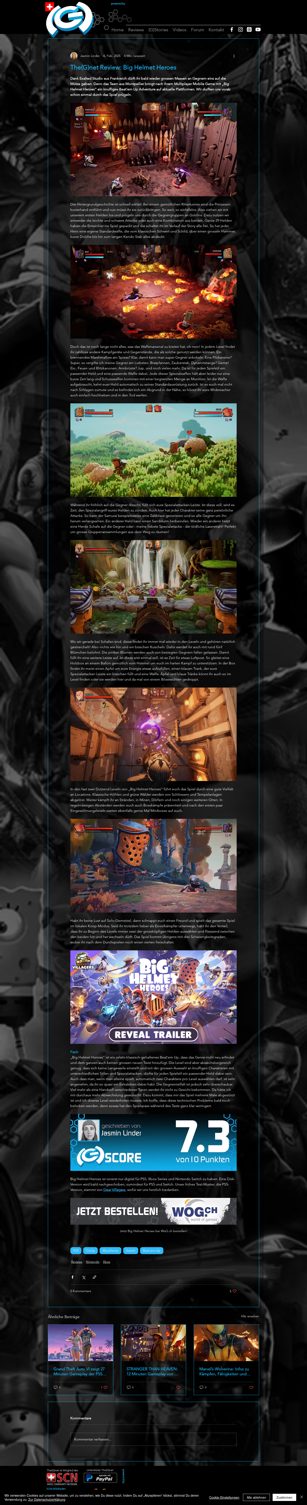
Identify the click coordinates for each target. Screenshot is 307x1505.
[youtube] (258, 29)
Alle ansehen (250, 1316)
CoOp (90, 1250)
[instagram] (240, 29)
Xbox (106, 1262)
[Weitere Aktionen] (234, 55)
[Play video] (153, 997)
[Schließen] (301, 1497)
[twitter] (249, 29)
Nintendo (92, 1262)
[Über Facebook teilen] (72, 1277)
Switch (130, 1250)
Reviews (76, 1262)
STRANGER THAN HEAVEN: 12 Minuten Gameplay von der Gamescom (153, 1371)
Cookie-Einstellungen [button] (224, 1497)
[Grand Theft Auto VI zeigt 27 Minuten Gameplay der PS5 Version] (80, 1343)
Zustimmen (284, 1497)
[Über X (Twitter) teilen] (83, 1277)
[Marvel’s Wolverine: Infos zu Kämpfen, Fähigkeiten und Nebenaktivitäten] (226, 1343)
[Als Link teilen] (94, 1277)
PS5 (75, 1250)
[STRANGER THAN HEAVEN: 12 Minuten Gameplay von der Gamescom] (153, 1343)
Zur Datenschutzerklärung (46, 1499)
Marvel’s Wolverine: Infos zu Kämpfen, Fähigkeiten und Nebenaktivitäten (224, 1371)
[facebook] (232, 29)
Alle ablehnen (256, 1497)
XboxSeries (110, 1250)
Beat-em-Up (151, 1250)
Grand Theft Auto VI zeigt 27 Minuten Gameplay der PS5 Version (79, 1371)
